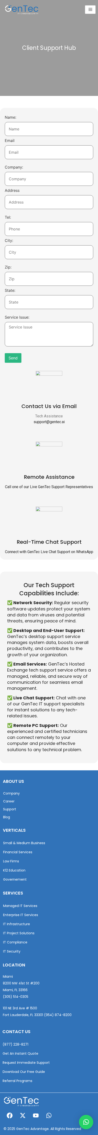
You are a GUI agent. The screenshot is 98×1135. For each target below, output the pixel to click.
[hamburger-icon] (90, 9)
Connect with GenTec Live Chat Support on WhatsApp (49, 552)
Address (12, 190)
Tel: (8, 217)
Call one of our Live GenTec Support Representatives (49, 487)
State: (10, 290)
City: (9, 240)
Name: (10, 117)
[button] (86, 1122)
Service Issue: (17, 317)
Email (10, 140)
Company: (14, 167)
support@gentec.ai (49, 422)
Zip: (8, 267)
